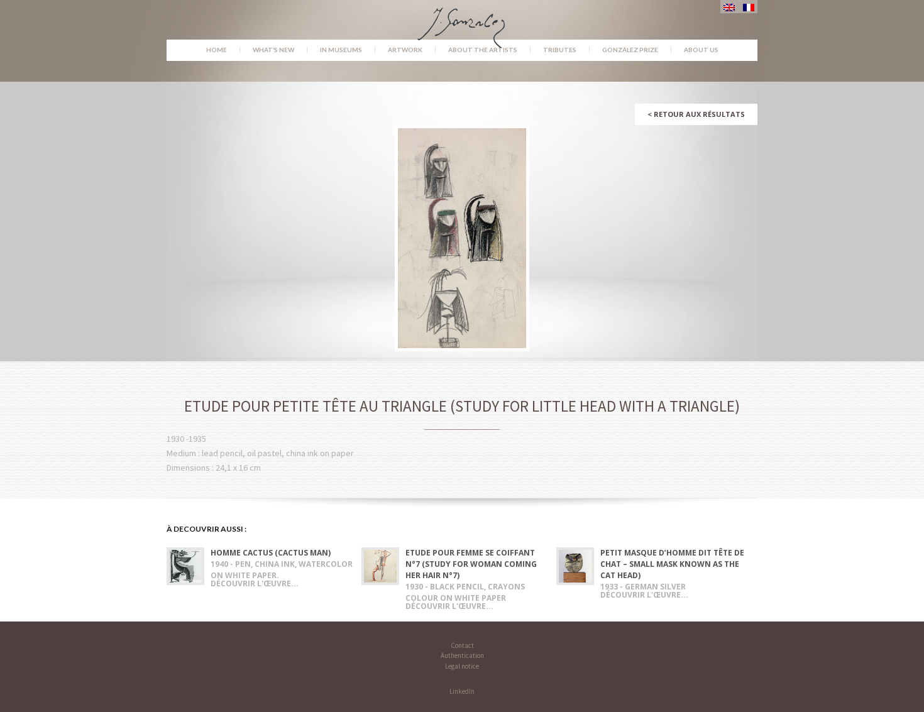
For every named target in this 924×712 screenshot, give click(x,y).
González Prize (630, 50)
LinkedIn (462, 691)
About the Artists (482, 50)
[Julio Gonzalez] (462, 22)
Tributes (559, 50)
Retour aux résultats (696, 114)
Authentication (462, 655)
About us (701, 50)
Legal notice (462, 666)
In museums (341, 50)
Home (216, 50)
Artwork (405, 50)
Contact (462, 645)
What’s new (273, 50)
